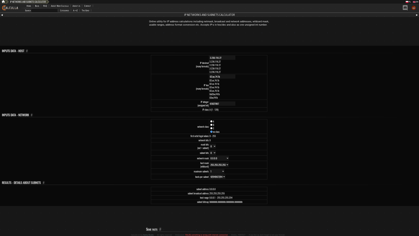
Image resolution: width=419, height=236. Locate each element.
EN (417, 2)
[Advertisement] (209, 36)
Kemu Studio (148, 235)
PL (409, 2)
